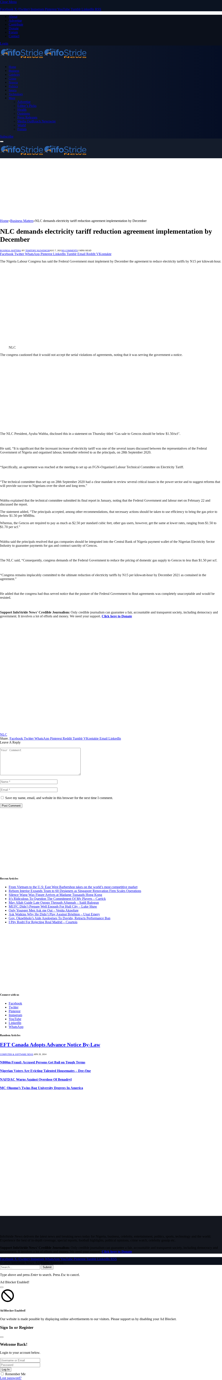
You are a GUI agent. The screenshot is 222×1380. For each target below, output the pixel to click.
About (13, 16)
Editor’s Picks (26, 106)
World (21, 125)
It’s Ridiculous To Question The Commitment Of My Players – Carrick (57, 898)
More (12, 98)
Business (14, 70)
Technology (16, 94)
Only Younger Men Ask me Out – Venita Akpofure (43, 910)
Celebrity (14, 74)
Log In (6, 1369)
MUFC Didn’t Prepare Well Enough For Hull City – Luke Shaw (53, 906)
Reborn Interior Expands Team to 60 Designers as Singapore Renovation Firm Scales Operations (75, 891)
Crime (12, 78)
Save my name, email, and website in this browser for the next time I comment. (59, 798)
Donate (14, 28)
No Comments (70, 250)
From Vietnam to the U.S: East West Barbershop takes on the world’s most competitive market (73, 887)
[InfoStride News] (43, 59)
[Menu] (1, 141)
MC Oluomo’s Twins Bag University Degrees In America (41, 1088)
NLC (3, 734)
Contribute (16, 24)
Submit (47, 1267)
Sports (12, 90)
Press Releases (27, 117)
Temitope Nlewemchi (37, 250)
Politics (13, 86)
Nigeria (13, 82)
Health (21, 109)
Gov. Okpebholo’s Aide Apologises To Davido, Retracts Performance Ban (59, 918)
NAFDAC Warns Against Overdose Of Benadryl (36, 1079)
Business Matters (10, 250)
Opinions (23, 113)
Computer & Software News (16, 1054)
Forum (13, 32)
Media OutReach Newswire (36, 121)
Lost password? (10, 1378)
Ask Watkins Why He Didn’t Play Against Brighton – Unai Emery (54, 914)
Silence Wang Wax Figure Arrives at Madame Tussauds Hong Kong (55, 895)
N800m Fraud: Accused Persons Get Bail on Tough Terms (42, 1062)
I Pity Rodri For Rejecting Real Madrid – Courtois (43, 922)
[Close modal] (1, 1287)
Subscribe (6, 136)
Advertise (15, 20)
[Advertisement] (111, 188)
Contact (14, 36)
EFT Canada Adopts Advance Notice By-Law (50, 1044)
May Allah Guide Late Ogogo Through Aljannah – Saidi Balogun (54, 902)
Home (12, 67)
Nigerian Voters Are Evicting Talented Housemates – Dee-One (45, 1071)
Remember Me (15, 1374)
